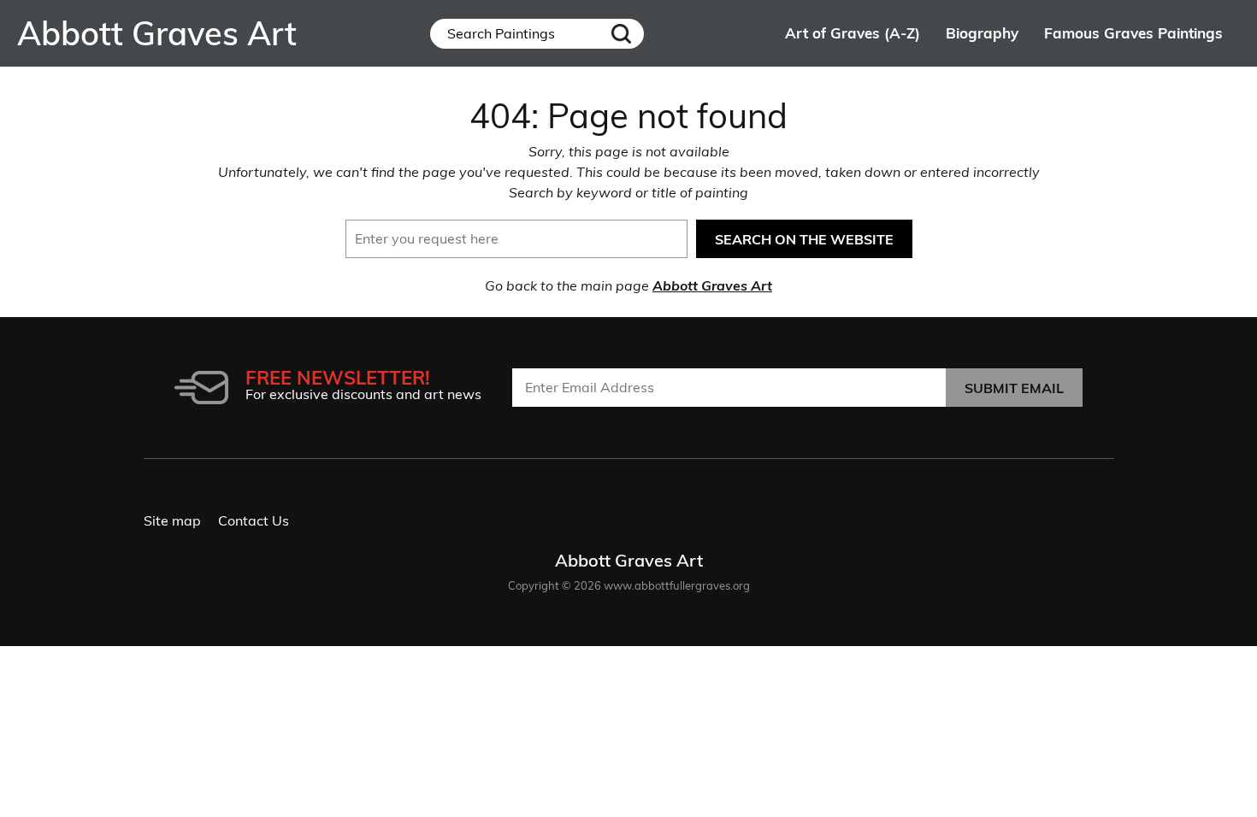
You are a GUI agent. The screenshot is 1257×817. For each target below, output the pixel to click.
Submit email (1014, 388)
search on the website (804, 239)
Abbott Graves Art (712, 285)
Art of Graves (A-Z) (852, 33)
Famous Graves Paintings (1133, 33)
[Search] (621, 34)
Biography (982, 33)
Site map (172, 520)
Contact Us (253, 520)
